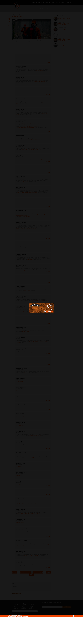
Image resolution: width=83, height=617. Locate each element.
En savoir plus (27, 616)
